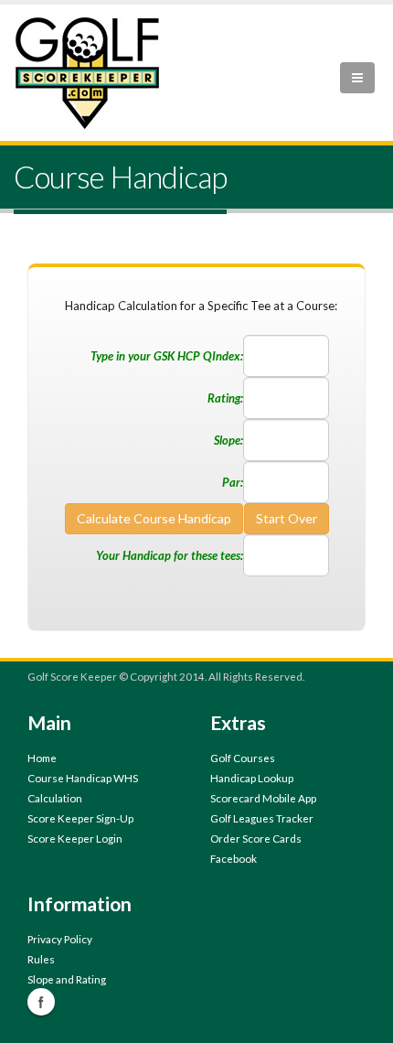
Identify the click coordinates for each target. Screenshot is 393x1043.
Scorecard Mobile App (263, 797)
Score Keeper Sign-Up (80, 818)
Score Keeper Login (74, 838)
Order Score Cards (256, 838)
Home (42, 757)
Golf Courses (242, 757)
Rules (41, 958)
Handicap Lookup (251, 777)
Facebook (233, 858)
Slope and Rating (66, 979)
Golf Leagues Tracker (261, 818)
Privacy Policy (59, 938)
